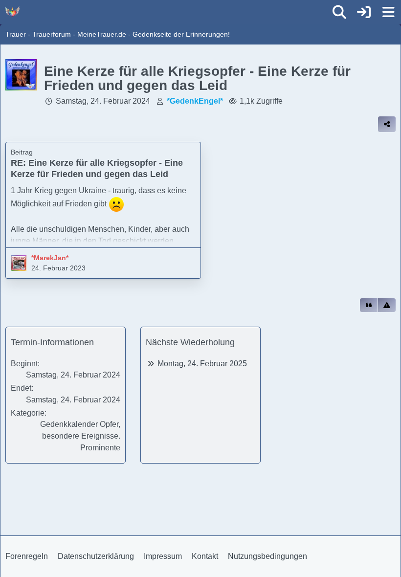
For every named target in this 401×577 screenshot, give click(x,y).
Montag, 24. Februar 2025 (202, 363)
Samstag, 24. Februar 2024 (103, 101)
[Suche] (339, 12)
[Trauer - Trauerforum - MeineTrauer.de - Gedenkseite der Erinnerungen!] (12, 12)
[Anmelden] (364, 12)
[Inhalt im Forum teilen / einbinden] (387, 124)
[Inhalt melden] (387, 305)
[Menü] (388, 12)
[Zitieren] (369, 305)
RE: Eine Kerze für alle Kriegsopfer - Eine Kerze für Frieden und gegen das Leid (97, 168)
